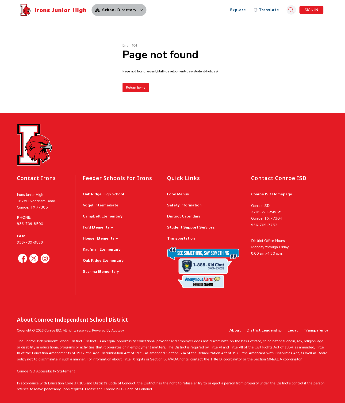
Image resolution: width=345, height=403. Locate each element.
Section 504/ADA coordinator (278, 359)
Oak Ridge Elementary (103, 260)
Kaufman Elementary (101, 249)
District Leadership (264, 330)
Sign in (311, 9)
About (235, 330)
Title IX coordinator (226, 359)
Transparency (316, 330)
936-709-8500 (30, 223)
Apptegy (117, 330)
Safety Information (184, 205)
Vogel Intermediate (101, 205)
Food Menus (178, 194)
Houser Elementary (100, 238)
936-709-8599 (30, 242)
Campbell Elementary (103, 216)
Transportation (181, 238)
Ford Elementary (98, 227)
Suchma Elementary (101, 271)
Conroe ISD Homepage (271, 194)
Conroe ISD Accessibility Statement (46, 371)
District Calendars (183, 216)
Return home (135, 87)
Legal (293, 330)
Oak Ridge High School (103, 194)
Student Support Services (191, 227)
